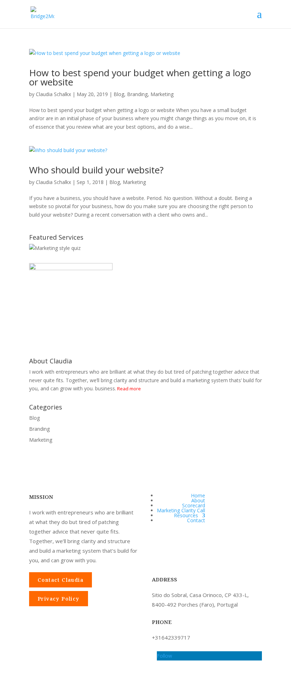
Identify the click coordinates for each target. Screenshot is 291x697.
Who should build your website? (96, 169)
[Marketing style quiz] (55, 248)
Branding (137, 94)
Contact (196, 520)
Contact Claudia (60, 579)
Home (198, 495)
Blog (119, 94)
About (198, 500)
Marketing (162, 94)
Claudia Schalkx (53, 94)
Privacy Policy (58, 598)
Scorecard (193, 505)
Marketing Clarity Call (181, 510)
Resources (186, 515)
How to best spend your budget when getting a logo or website (140, 77)
